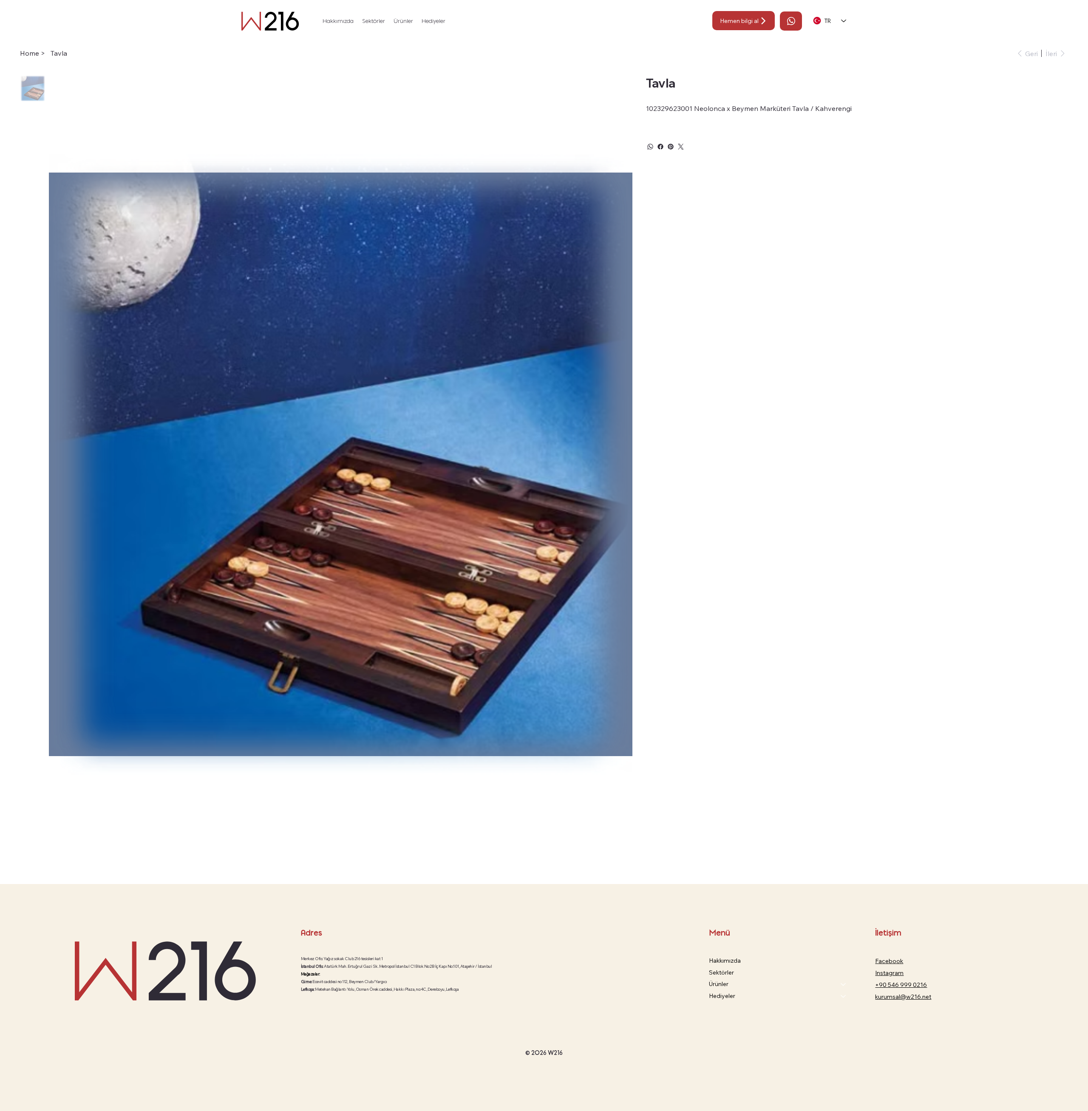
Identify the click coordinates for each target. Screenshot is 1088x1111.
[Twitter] (681, 146)
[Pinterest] (670, 146)
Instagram (889, 973)
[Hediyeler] (843, 996)
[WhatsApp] (650, 146)
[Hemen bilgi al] (791, 21)
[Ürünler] (843, 984)
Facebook (889, 961)
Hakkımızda (725, 960)
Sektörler (721, 972)
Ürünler (718, 984)
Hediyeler (722, 996)
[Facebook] (660, 146)
